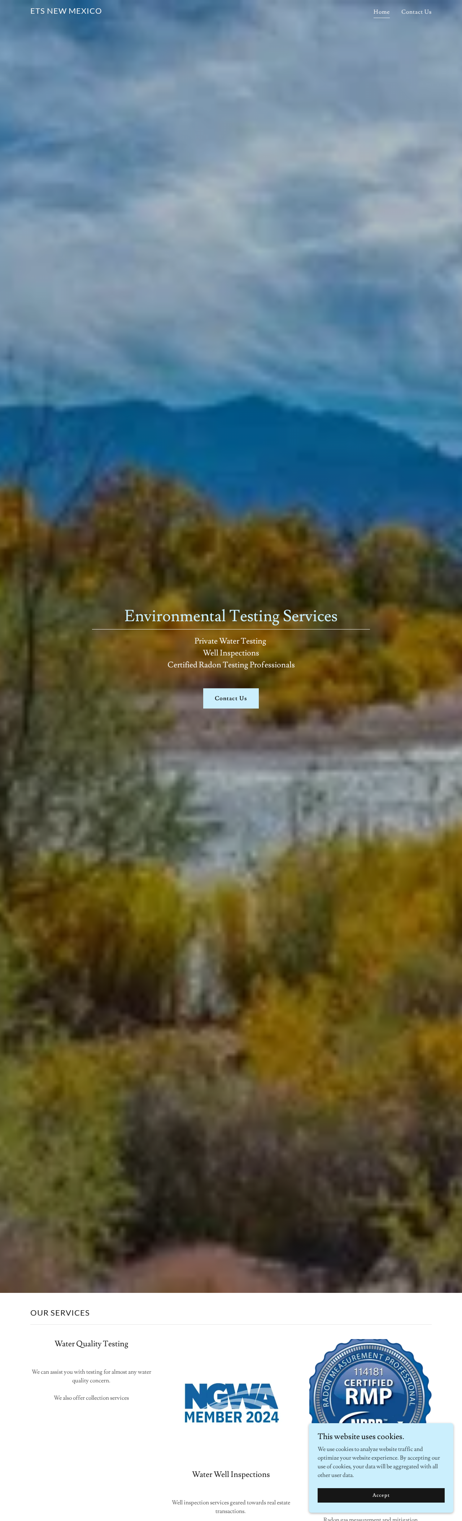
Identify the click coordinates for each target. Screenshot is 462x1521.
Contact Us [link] (416, 12)
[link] (66, 12)
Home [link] (382, 12)
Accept (380, 1495)
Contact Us (231, 698)
